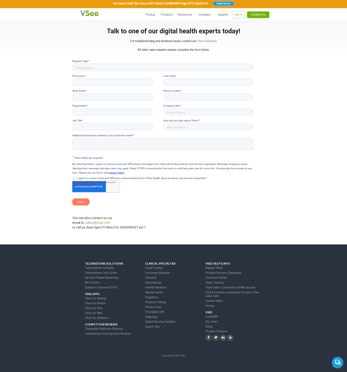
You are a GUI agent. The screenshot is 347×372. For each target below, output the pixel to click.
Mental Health (154, 292)
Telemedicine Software (99, 268)
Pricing (150, 15)
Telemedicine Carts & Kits (101, 273)
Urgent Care (152, 327)
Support (223, 15)
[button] (166, 14)
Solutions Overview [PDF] (101, 287)
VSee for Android (95, 298)
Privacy (210, 306)
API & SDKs (92, 282)
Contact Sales (214, 301)
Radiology (151, 317)
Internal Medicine (156, 287)
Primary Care (153, 307)
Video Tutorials (214, 282)
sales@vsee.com (97, 222)
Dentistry (151, 278)
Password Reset (216, 278)
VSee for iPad (93, 308)
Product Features (216, 331)
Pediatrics (151, 297)
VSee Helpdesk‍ (207, 41)
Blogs (209, 326)
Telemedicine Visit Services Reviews (108, 334)
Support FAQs (214, 268)
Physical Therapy (156, 302)
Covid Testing (153, 268)
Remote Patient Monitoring (101, 278)
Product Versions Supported (223, 273)
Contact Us (258, 15)
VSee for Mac (93, 313)
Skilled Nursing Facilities (160, 322)
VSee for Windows (96, 318)
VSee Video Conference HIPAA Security (230, 287)
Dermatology (153, 282)
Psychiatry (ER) (154, 312)
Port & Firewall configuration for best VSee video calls (232, 294)
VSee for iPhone (95, 303)
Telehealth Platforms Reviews (104, 329)
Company (204, 15)
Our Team (211, 321)
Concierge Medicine (157, 273)
